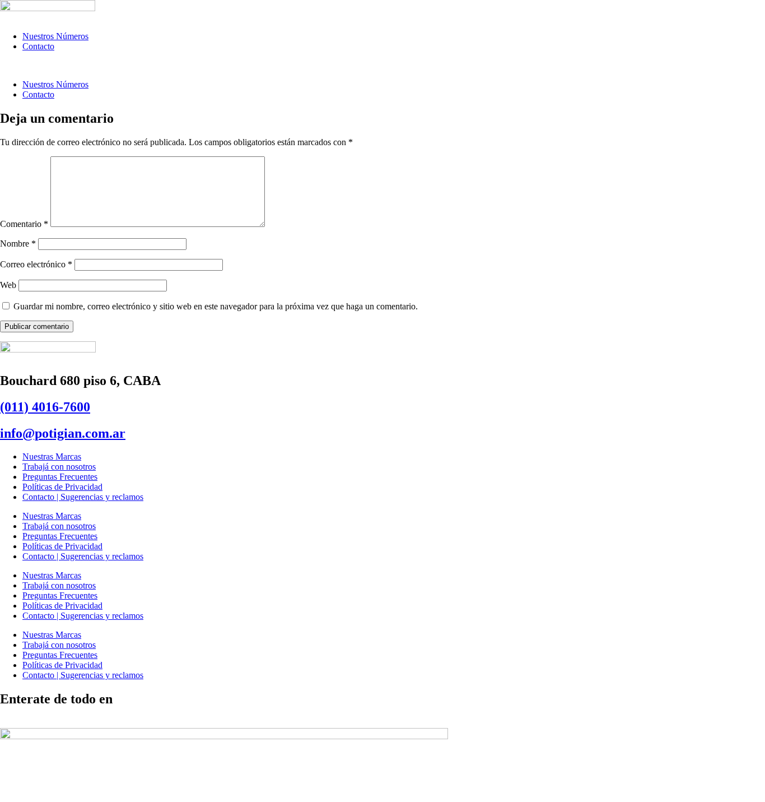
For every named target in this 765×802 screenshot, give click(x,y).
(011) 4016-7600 (45, 407)
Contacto (38, 46)
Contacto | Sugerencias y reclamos (82, 497)
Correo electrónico (36, 264)
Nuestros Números (55, 36)
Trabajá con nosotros (59, 466)
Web (8, 285)
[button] (382, 66)
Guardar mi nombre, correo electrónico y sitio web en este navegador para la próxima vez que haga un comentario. (215, 306)
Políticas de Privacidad (62, 487)
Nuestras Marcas (51, 456)
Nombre (18, 243)
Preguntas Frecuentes (59, 476)
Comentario (24, 224)
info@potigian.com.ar (62, 433)
